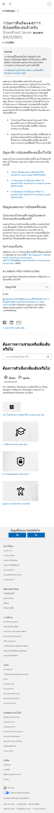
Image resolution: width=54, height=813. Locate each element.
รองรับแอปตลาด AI (9, 727)
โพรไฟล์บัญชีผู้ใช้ (9, 593)
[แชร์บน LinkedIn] (10, 322)
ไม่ (36, 535)
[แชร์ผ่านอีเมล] (17, 322)
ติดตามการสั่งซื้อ (9, 608)
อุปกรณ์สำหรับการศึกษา (11, 626)
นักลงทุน (6, 779)
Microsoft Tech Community (13, 731)
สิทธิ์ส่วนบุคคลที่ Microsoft (12, 774)
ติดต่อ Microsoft (9, 804)
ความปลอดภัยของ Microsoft (16, 474)
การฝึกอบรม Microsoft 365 (15, 444)
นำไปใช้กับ (9, 42)
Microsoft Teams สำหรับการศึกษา (15, 631)
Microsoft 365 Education (12, 636)
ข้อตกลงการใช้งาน (34, 804)
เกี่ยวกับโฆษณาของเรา (24, 809)
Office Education (9, 641)
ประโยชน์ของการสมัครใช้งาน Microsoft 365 (23, 414)
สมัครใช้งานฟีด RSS (15, 328)
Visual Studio (8, 751)
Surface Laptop (9, 555)
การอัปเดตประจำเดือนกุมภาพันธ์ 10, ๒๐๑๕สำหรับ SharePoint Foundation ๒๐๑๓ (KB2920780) (31, 194)
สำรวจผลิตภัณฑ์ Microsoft (12, 575)
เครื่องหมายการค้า (9, 809)
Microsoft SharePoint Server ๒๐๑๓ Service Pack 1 (26, 262)
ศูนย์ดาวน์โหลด (8, 598)
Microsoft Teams (10, 703)
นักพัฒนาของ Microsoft (12, 717)
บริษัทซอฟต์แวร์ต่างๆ (10, 746)
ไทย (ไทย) (11, 787)
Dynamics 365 (9, 684)
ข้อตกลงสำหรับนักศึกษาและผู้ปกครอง (15, 651)
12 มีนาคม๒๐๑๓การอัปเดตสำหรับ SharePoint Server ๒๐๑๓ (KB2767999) (27, 257)
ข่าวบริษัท (7, 769)
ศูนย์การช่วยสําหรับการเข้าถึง (16, 503)
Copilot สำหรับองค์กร (11, 560)
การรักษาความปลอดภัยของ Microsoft (16, 674)
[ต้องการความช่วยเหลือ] (10, 4)
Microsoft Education (11, 622)
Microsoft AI (8, 669)
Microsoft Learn (9, 722)
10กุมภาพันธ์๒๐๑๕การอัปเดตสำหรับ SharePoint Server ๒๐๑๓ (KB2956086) (28, 173)
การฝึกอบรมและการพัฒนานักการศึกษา (16, 646)
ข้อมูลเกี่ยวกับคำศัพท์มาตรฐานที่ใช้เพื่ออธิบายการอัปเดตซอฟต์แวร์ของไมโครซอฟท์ (26, 300)
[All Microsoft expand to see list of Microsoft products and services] (3, 4)
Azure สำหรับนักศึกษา (11, 655)
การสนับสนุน (9, 10)
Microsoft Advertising (11, 693)
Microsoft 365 (9, 570)
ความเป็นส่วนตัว (21, 804)
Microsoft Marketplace (12, 736)
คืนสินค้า (6, 603)
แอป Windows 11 (9, 579)
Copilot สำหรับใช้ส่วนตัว (11, 565)
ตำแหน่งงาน (7, 765)
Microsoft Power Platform (13, 741)
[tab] (10, 378)
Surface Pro (8, 550)
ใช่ (17, 535)
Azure (6, 679)
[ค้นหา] (47, 357)
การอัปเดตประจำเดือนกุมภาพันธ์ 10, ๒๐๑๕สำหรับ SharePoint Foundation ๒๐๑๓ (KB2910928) (31, 183)
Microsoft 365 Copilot (11, 698)
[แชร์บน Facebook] (5, 322)
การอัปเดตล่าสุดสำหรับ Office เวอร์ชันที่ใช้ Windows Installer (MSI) (23, 71)
